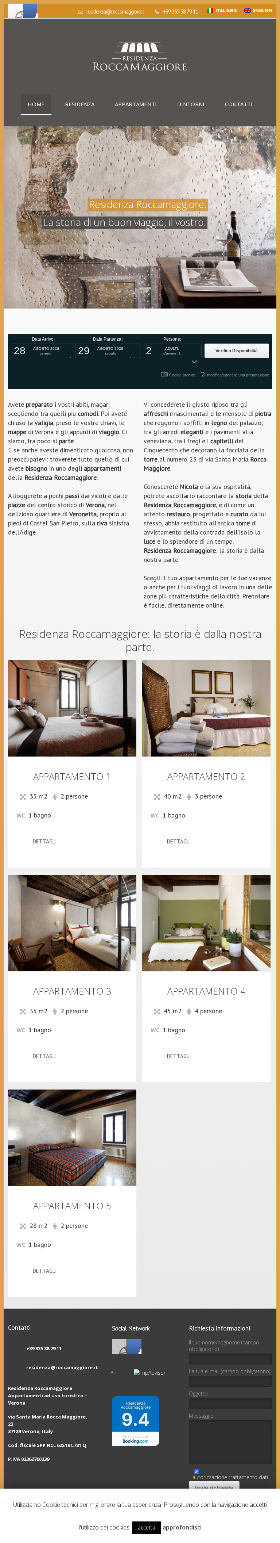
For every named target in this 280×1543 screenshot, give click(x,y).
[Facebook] (15, 11)
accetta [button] (146, 1527)
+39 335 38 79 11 (180, 11)
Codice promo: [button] (182, 375)
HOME (36, 104)
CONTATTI (239, 104)
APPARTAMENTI (136, 104)
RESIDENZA (79, 104)
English (261, 10)
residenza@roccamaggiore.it (114, 11)
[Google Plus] (30, 11)
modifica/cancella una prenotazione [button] (238, 375)
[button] (43, 351)
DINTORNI (191, 104)
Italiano (225, 10)
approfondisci (182, 1527)
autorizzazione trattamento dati (230, 1477)
